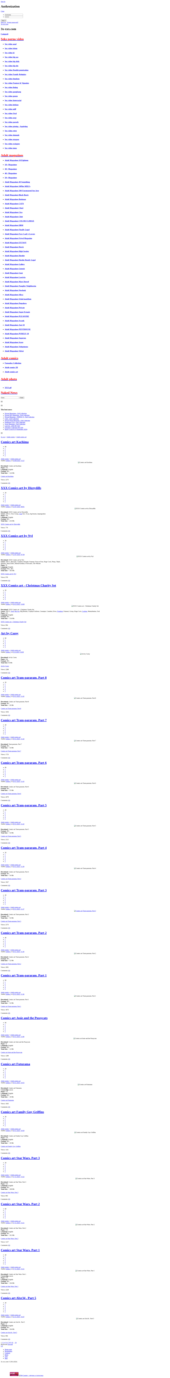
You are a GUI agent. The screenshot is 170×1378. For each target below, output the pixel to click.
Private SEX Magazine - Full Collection (17, 415)
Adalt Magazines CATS (14, 204)
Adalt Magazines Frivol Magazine (18, 238)
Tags (6, 1356)
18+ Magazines (11, 165)
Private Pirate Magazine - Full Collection (17, 420)
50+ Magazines (11, 178)
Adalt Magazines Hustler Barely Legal (20, 260)
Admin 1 (8, 460)
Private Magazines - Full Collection (16, 413)
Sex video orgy (11, 118)
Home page (8, 1349)
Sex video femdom (12, 79)
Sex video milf (10, 109)
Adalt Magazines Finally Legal (17, 230)
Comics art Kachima (15, 442)
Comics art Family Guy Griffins (22, 1112)
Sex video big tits (11, 66)
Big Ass (17, 611)
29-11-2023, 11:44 (18, 739)
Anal (20, 514)
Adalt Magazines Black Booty (17, 195)
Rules (6, 1355)
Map (6, 1358)
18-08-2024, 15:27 (18, 460)
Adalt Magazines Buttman (15, 199)
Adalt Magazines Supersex (15, 338)
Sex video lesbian (11, 105)
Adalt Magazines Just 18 (15, 325)
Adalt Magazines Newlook (15, 290)
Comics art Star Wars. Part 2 (20, 1204)
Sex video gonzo (11, 96)
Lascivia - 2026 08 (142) (12, 426)
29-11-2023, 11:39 (18, 866)
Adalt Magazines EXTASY (15, 243)
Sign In (3, 1)
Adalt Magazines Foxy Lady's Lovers (20, 234)
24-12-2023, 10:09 (18, 604)
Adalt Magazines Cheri (14, 208)
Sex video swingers (12, 144)
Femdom (60, 611)
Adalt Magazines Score (14, 342)
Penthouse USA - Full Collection (15, 422)
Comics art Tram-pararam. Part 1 (24, 975)
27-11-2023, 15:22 (18, 1177)
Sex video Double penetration (16, 70)
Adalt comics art (11, 372)
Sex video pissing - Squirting (16, 126)
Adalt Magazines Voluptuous (16, 347)
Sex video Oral (11, 113)
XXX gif (8, 388)
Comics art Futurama (15, 1064)
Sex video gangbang (13, 92)
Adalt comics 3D (11, 367)
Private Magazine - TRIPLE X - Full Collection (19, 417)
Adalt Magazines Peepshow (16, 303)
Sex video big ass (11, 57)
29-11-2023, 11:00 (18, 1036)
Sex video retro (11, 131)
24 (16, 1342)
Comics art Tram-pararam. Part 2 (24, 933)
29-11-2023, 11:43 (18, 781)
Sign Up (3, 22)
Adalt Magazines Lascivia (15, 277)
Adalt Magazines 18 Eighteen (16, 160)
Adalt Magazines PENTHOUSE (18, 329)
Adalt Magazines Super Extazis (17, 312)
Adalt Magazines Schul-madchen (18, 299)
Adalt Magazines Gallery (15, 264)
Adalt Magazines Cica (13, 212)
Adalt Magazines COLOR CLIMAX (19, 221)
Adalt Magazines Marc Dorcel (17, 282)
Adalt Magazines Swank (14, 321)
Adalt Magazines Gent (14, 273)
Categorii (4, 34)
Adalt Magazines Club (14, 217)
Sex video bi (9, 53)
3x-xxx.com (4, 24)
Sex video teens (11, 148)
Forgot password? (12, 22)
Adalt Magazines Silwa (14, 295)
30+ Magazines (11, 169)
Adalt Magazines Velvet (14, 351)
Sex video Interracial (13, 100)
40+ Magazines (11, 173)
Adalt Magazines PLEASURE (17, 316)
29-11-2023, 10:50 (18, 1130)
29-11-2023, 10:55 (18, 1083)
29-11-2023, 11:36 (18, 951)
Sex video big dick (12, 61)
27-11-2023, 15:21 (18, 1223)
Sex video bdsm (11, 48)
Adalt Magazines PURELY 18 (17, 334)
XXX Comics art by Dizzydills (21, 488)
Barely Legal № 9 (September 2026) (16, 429)
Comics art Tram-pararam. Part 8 (24, 677)
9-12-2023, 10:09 (18, 652)
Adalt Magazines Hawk (14, 247)
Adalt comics (5, 459)
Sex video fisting (11, 87)
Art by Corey (9, 633)
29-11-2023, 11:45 (18, 696)
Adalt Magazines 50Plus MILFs (17, 186)
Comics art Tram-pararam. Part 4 (24, 847)
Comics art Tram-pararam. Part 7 (24, 720)
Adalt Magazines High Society (17, 251)
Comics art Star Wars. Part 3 (20, 1158)
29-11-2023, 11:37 (18, 909)
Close (2, 11)
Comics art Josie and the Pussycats (24, 1018)
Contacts (7, 1353)
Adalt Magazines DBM (14, 225)
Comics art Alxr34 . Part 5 (18, 1298)
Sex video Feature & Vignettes (17, 83)
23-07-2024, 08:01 (18, 507)
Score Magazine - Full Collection (15, 424)
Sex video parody (12, 122)
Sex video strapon (12, 139)
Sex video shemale (12, 135)
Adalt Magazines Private (15, 308)
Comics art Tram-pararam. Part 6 (24, 762)
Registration (8, 1351)
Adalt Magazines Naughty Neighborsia (20, 286)
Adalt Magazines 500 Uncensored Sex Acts (22, 191)
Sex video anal (10, 44)
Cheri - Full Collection (12, 419)
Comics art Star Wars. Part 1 (20, 1250)
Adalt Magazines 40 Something (17, 182)
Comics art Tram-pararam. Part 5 (24, 805)
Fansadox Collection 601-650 (14, 427)
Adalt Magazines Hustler (15, 256)
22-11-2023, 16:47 (18, 1317)
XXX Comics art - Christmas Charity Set (28, 585)
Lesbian (84, 611)
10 (12, 1342)
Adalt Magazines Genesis (15, 269)
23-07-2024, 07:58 (18, 554)
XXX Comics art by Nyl (17, 536)
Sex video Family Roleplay (15, 74)
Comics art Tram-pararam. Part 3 (24, 890)
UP (2, 1346)
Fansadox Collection (13, 363)
